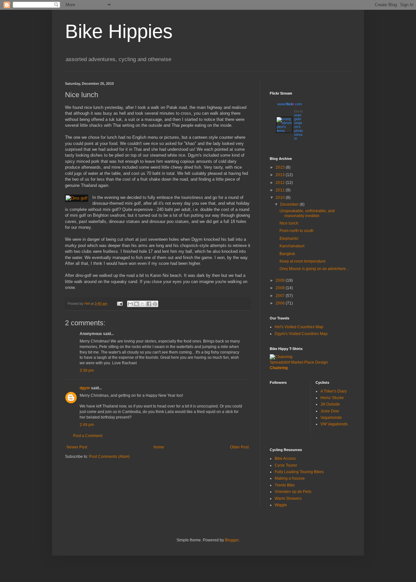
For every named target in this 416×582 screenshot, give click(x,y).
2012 (281, 182)
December (290, 204)
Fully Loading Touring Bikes (299, 472)
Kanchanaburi (292, 246)
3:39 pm (87, 370)
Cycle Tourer (286, 465)
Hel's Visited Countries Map (299, 327)
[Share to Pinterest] (155, 304)
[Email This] (130, 304)
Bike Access (285, 458)
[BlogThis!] (136, 304)
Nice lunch (289, 223)
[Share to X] (142, 304)
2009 (281, 280)
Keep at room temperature (303, 261)
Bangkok (287, 254)
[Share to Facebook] (149, 304)
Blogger (232, 540)
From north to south (297, 230)
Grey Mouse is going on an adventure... (314, 268)
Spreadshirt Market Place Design (299, 362)
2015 (281, 167)
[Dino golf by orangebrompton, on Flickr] (76, 198)
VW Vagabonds (334, 424)
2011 (281, 190)
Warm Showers (288, 498)
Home (158, 447)
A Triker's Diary (333, 391)
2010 (281, 197)
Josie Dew (329, 411)
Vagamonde (331, 417)
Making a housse (290, 478)
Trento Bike (285, 485)
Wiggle (281, 505)
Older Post (239, 447)
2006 (281, 303)
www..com (289, 104)
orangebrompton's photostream (298, 126)
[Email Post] (119, 303)
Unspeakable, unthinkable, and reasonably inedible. (307, 213)
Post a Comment (87, 435)
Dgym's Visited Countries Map (301, 333)
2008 (281, 288)
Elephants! (289, 238)
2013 (281, 175)
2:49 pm (87, 424)
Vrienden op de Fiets (293, 491)
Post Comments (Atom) (109, 456)
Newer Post (77, 447)
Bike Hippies (119, 31)
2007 (281, 295)
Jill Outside (330, 404)
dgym (85, 388)
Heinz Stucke (332, 397)
